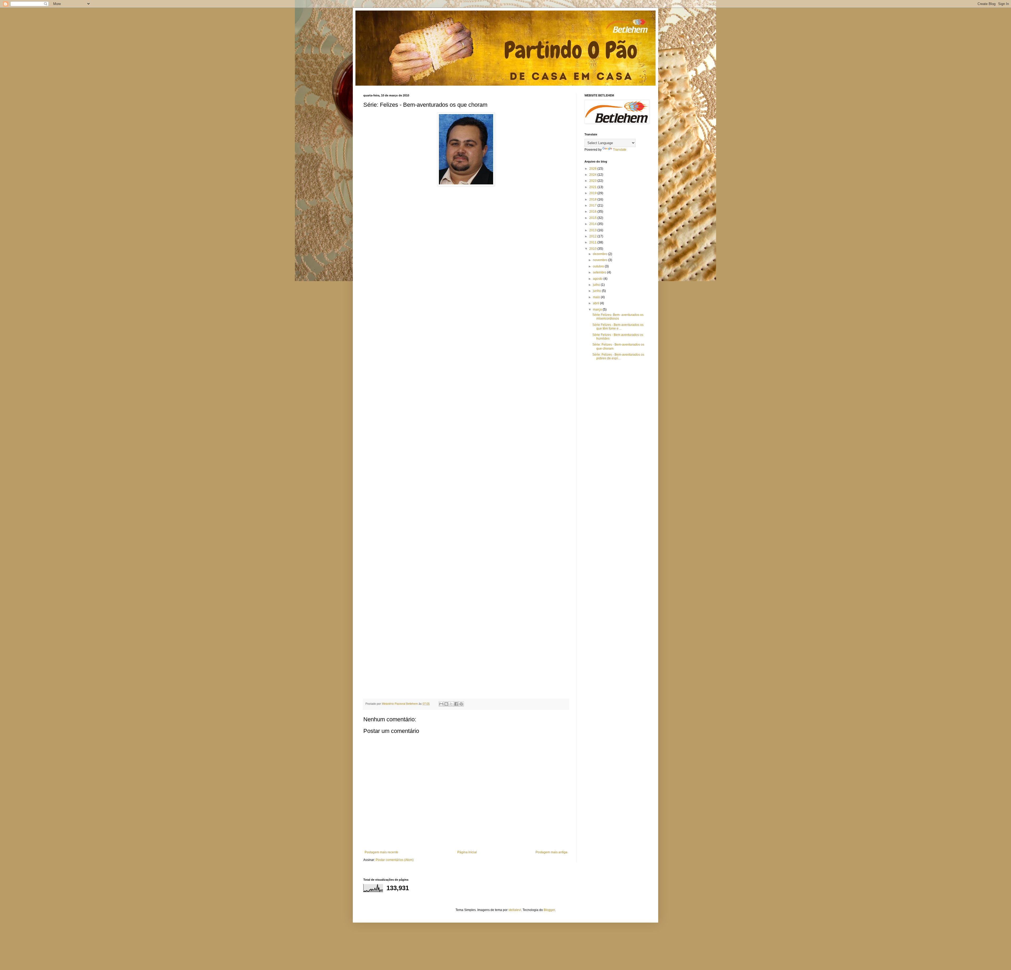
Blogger (549, 910)
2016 (593, 211)
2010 (593, 249)
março (598, 309)
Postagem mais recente (381, 852)
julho (597, 285)
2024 (593, 175)
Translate (619, 149)
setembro (600, 272)
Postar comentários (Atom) (395, 860)
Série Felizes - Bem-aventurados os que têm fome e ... (617, 326)
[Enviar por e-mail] (441, 704)
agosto (598, 279)
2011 (593, 242)
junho (597, 291)
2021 (593, 187)
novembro (600, 260)
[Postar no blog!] (446, 704)
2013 (593, 230)
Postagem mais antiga (551, 852)
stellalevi (514, 910)
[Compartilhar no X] (451, 704)
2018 (593, 199)
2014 (593, 224)
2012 (593, 236)
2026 (593, 168)
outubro (599, 266)
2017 (593, 205)
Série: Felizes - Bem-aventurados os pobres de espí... (618, 356)
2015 (593, 218)
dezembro (600, 254)
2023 (593, 181)
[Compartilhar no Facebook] (456, 704)
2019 (593, 193)
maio (597, 297)
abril (596, 303)
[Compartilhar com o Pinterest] (461, 704)
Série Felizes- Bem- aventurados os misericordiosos (617, 316)
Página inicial (467, 852)
